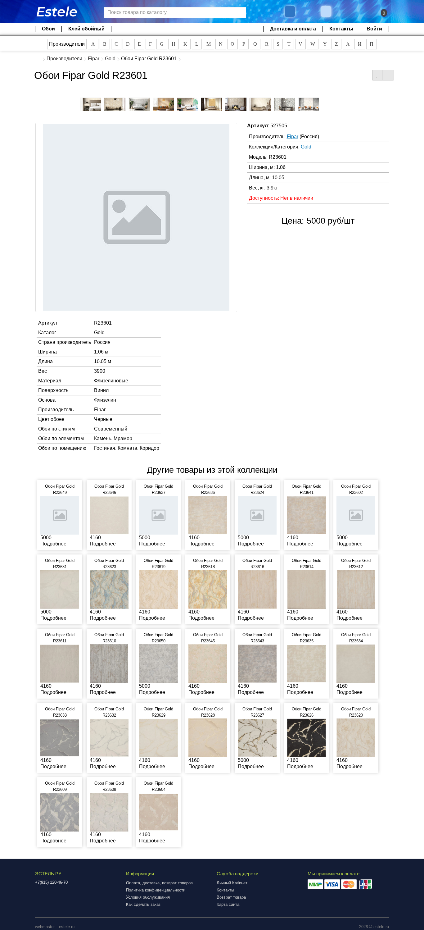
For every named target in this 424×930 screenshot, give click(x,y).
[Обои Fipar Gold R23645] (207, 663)
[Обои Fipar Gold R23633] (59, 737)
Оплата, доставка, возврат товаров (159, 883)
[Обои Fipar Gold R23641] (306, 514)
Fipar (93, 58)
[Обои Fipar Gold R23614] (306, 589)
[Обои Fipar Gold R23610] (109, 663)
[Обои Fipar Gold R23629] (158, 737)
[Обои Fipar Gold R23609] (59, 811)
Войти (374, 28)
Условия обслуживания (148, 897)
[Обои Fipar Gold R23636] (207, 514)
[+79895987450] (290, 11)
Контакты (341, 28)
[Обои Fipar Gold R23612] (355, 589)
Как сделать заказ (143, 904)
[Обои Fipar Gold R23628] (207, 737)
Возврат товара (231, 897)
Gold (110, 58)
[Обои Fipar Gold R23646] (109, 514)
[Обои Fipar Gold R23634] (355, 663)
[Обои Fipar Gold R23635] (306, 663)
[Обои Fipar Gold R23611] (59, 663)
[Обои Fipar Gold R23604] (158, 811)
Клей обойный (86, 28)
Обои (48, 28)
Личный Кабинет (232, 883)
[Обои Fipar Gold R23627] (257, 737)
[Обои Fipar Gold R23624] (257, 514)
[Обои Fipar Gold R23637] (158, 514)
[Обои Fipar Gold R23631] (59, 589)
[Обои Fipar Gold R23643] (257, 663)
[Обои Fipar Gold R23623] (109, 589)
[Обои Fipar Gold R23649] (59, 514)
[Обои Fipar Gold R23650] (158, 663)
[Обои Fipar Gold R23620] (355, 737)
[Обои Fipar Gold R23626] (306, 737)
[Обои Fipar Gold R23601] (91, 104)
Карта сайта (228, 904)
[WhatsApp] (327, 11)
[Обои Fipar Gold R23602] (355, 514)
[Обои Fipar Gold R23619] (158, 589)
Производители (67, 44)
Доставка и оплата (293, 28)
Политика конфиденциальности (155, 890)
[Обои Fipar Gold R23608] (109, 811)
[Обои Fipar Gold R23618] (207, 589)
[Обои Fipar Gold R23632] (109, 737)
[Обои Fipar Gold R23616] (257, 589)
